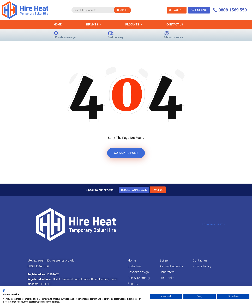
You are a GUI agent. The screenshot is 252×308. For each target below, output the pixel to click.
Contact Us (174, 24)
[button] (93, 24)
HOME (58, 24)
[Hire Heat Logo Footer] (75, 224)
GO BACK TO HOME (126, 153)
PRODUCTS (132, 24)
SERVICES (92, 24)
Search (122, 10)
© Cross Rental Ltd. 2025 (213, 224)
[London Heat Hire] (25, 9)
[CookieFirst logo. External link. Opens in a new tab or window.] (4, 290)
